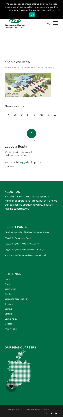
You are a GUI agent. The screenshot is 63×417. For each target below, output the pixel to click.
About (7, 284)
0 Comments (29, 67)
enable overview (17, 62)
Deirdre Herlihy (47, 67)
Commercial (10, 288)
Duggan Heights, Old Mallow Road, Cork (22, 243)
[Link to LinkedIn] (56, 413)
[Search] (47, 23)
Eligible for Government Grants (18, 237)
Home (7, 279)
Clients (8, 294)
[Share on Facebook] (8, 115)
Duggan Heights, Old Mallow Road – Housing (24, 249)
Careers (8, 313)
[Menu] (54, 23)
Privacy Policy (11, 328)
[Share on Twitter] (15, 115)
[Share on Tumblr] (35, 115)
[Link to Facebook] (46, 413)
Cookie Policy (11, 318)
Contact (8, 308)
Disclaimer (9, 323)
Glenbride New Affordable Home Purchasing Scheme (27, 232)
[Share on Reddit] (48, 115)
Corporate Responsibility (16, 298)
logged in (25, 162)
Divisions (9, 304)
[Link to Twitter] (51, 413)
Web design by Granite (40, 409)
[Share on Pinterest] (21, 115)
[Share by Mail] (55, 115)
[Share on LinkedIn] (28, 115)
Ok (32, 15)
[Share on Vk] (41, 115)
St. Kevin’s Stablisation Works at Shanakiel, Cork (25, 255)
